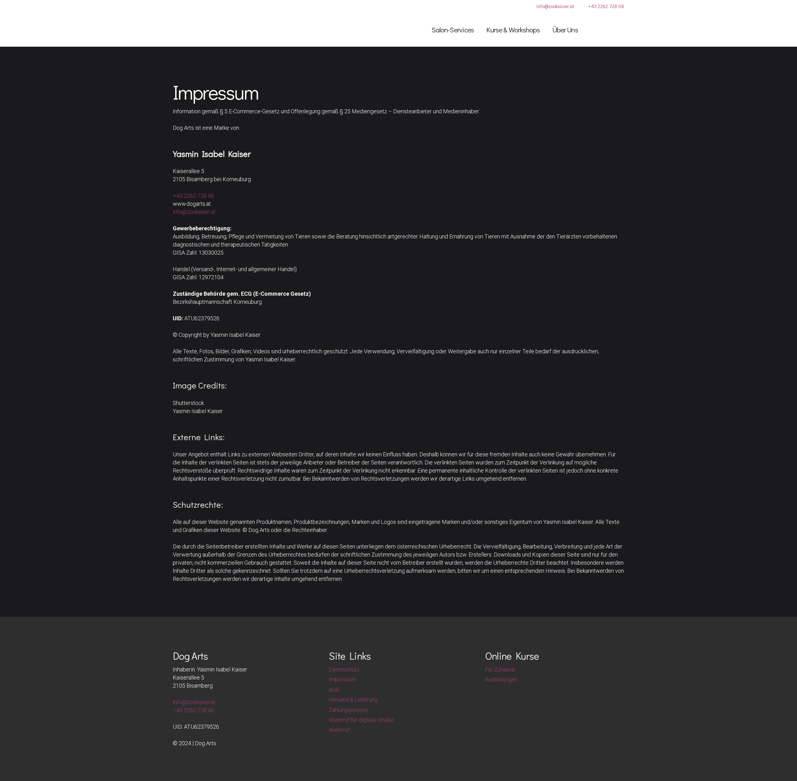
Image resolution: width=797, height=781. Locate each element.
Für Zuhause (500, 669)
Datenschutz (344, 669)
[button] (479, 29)
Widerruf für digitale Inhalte (361, 720)
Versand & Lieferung (353, 699)
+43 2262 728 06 (193, 195)
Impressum (342, 679)
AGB (334, 689)
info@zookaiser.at (194, 212)
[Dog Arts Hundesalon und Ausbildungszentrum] (207, 29)
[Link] (597, 29)
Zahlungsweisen (348, 710)
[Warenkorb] (615, 29)
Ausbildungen (501, 679)
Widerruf (339, 730)
